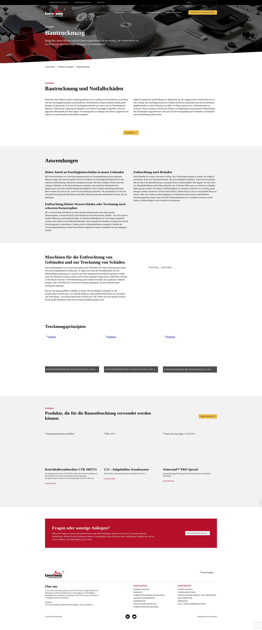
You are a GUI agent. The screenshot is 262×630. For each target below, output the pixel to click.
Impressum (182, 601)
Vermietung (136, 12)
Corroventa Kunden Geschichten (149, 595)
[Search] (214, 2)
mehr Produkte (208, 416)
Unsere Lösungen (100, 12)
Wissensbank (139, 601)
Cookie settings (185, 589)
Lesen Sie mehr (50, 483)
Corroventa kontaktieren (202, 12)
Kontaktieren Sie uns (197, 533)
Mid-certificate (185, 598)
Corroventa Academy (58, 2)
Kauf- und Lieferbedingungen (192, 604)
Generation (213, 617)
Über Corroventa (173, 12)
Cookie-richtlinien (187, 592)
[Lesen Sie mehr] (72, 458)
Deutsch (100, 2)
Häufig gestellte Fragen (145, 604)
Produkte (119, 12)
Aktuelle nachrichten (144, 598)
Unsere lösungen (141, 589)
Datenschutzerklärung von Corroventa (197, 595)
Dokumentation (153, 12)
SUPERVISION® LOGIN (82, 2)
